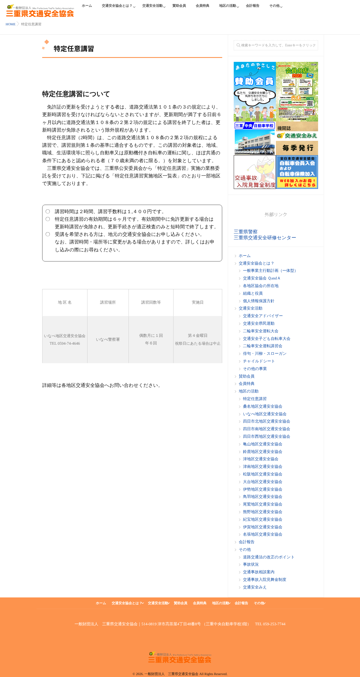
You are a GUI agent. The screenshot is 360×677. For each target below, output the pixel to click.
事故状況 (251, 565)
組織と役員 (253, 294)
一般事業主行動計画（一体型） (270, 271)
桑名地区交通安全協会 (262, 407)
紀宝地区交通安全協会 (262, 520)
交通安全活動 (152, 6)
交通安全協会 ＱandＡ (262, 278)
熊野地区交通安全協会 (262, 512)
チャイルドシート (259, 361)
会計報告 (252, 6)
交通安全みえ (255, 587)
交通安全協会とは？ (117, 6)
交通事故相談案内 (258, 572)
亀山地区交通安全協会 (262, 444)
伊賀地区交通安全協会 (262, 527)
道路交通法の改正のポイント (269, 557)
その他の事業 (255, 369)
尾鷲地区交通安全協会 (262, 504)
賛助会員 (179, 6)
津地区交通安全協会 (260, 459)
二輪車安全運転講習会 (262, 346)
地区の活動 (227, 6)
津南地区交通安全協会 (262, 467)
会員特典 (202, 6)
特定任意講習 (255, 399)
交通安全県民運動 (258, 324)
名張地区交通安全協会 (262, 534)
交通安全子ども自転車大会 (267, 339)
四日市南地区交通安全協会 (266, 429)
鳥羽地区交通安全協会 (262, 497)
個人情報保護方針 (258, 301)
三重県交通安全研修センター (265, 237)
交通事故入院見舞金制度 (264, 580)
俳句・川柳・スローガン (265, 354)
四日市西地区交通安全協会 (266, 437)
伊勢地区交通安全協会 (262, 490)
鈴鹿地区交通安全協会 (262, 452)
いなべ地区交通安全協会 (265, 414)
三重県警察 (246, 231)
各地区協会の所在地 (260, 286)
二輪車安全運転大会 (260, 331)
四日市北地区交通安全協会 (266, 421)
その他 (274, 6)
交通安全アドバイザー (263, 316)
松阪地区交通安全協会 (262, 474)
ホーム (87, 6)
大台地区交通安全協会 (262, 482)
